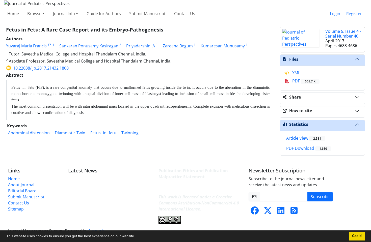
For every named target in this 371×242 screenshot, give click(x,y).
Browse (34, 13)
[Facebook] (255, 212)
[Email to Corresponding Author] (49, 45)
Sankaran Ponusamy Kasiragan (88, 46)
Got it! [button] (357, 236)
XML (295, 73)
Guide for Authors (104, 13)
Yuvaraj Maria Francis (26, 46)
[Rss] (294, 212)
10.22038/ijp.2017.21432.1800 (41, 68)
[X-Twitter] (268, 212)
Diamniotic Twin (70, 133)
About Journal (21, 185)
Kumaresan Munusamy (223, 46)
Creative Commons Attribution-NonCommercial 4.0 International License (198, 203)
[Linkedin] (281, 212)
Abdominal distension (29, 133)
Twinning (130, 133)
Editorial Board (22, 191)
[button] (137, 236)
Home (13, 13)
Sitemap (16, 209)
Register (354, 13)
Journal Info (64, 13)
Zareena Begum (178, 46)
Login (335, 13)
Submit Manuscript (147, 13)
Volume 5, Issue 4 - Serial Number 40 (343, 33)
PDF (303, 81)
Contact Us (184, 13)
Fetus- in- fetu (103, 133)
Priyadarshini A (140, 46)
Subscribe (320, 196)
